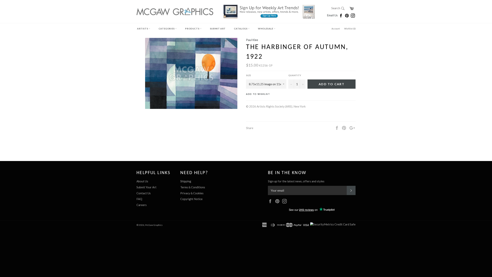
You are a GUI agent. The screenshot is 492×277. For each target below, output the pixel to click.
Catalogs (241, 28)
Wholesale (266, 28)
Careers (141, 205)
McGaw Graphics (154, 225)
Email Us (332, 15)
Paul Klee (252, 40)
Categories (167, 28)
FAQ (139, 199)
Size (248, 75)
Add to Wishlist (258, 94)
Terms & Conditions (192, 187)
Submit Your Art (146, 187)
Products (192, 28)
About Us (142, 181)
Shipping (185, 181)
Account (336, 28)
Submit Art (218, 28)
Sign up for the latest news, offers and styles (296, 181)
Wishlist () (350, 28)
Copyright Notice (191, 199)
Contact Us (143, 193)
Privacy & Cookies (192, 193)
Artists (143, 28)
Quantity (294, 75)
